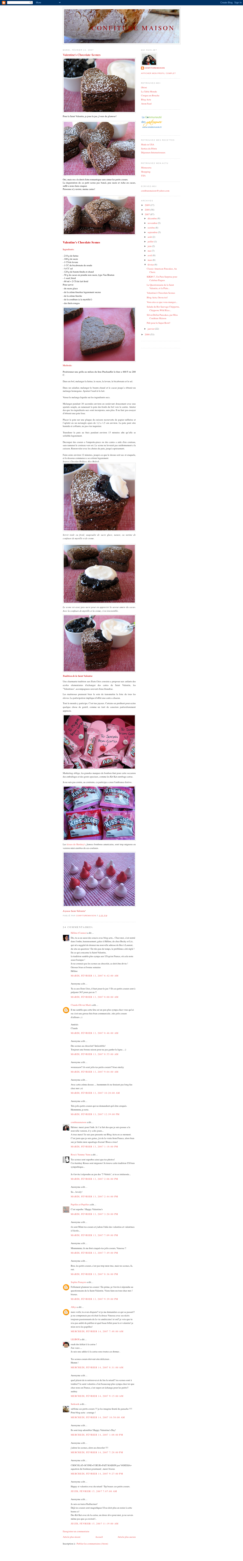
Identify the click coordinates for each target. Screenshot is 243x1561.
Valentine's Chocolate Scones (161, 292)
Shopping (145, 171)
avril (150, 255)
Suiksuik (75, 1404)
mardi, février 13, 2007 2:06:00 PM (94, 1178)
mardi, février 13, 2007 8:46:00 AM (94, 1033)
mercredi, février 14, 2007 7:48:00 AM (97, 1331)
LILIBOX (75, 1339)
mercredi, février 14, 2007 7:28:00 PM (97, 1452)
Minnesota (146, 167)
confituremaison (78, 1122)
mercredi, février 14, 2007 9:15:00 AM (97, 1396)
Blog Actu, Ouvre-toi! (157, 297)
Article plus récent (71, 1536)
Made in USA (147, 144)
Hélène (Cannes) (79, 932)
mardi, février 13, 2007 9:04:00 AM (94, 1071)
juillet (151, 241)
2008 (147, 209)
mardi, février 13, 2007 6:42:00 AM (94, 975)
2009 (147, 205)
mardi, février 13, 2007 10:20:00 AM (95, 1092)
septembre (153, 232)
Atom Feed (146, 103)
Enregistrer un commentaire (76, 1531)
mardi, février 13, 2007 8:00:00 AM (94, 996)
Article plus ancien (127, 1536)
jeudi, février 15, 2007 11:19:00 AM (95, 1523)
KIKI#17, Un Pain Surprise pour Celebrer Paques (162, 278)
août (150, 236)
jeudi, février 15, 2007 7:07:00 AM (94, 1491)
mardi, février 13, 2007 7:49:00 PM (94, 1252)
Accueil (99, 1536)
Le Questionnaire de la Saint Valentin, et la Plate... (160, 286)
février (151, 264)
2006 (147, 334)
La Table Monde (149, 91)
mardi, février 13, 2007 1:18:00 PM (94, 1146)
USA (143, 175)
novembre (153, 223)
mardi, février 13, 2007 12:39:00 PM (95, 1114)
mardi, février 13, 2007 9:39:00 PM (94, 1299)
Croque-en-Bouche (150, 95)
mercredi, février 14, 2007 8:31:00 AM (97, 1367)
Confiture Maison (133, 27)
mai (150, 250)
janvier (151, 328)
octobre (151, 227)
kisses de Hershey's (76, 844)
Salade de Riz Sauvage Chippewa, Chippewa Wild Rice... (163, 308)
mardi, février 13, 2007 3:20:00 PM (94, 1214)
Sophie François (78, 1282)
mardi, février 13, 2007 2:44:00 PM (94, 1196)
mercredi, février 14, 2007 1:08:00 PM (97, 1434)
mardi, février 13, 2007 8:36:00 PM (94, 1274)
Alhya (74, 1307)
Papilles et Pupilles (80, 1204)
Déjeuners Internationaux (153, 152)
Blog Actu (146, 99)
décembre (152, 218)
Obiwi (144, 87)
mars (150, 260)
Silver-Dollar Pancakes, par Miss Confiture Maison (162, 316)
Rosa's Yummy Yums (81, 1154)
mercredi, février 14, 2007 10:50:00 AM (98, 1417)
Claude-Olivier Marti (81, 1004)
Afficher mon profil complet (158, 73)
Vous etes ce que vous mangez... (162, 302)
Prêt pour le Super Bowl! (158, 322)
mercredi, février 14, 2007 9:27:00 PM (97, 1473)
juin (150, 246)
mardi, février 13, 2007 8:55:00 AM (94, 1054)
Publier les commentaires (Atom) (92, 1543)
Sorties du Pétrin (149, 148)
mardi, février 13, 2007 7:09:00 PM (94, 1235)
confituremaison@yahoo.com (155, 190)
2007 (147, 214)
